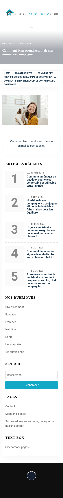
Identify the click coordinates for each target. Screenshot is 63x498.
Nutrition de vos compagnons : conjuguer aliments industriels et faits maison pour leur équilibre (42, 206)
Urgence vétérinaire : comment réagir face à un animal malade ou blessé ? (41, 232)
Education (11, 314)
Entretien (10, 322)
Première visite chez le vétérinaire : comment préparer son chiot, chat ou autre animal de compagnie (41, 280)
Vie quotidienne (14, 351)
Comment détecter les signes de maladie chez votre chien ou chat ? (41, 254)
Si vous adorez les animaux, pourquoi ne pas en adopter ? (29, 423)
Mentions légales (15, 413)
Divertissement (14, 307)
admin (10, 43)
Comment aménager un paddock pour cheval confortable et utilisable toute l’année (41, 181)
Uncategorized (14, 344)
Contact (10, 406)
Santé (9, 336)
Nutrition (10, 329)
